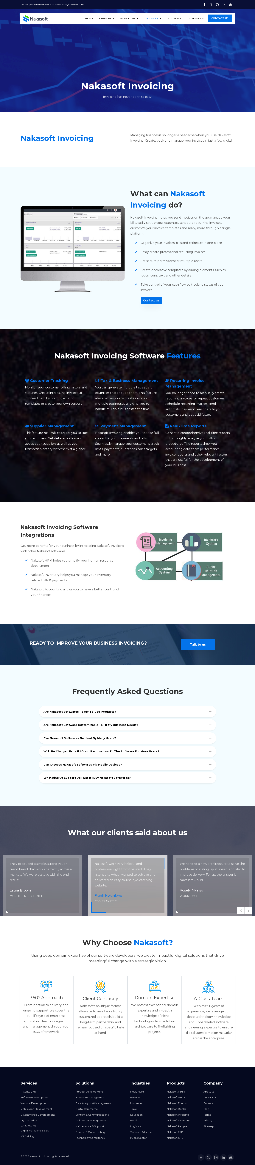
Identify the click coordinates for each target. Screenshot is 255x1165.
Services (105, 18)
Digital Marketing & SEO (35, 1130)
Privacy (207, 1120)
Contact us (151, 300)
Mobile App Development (36, 1109)
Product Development (89, 1091)
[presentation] (241, 910)
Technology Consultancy (90, 1137)
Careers (208, 1103)
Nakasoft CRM (175, 1137)
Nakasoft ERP (175, 1132)
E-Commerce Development (38, 1114)
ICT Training (27, 1136)
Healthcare (137, 1091)
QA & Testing (28, 1125)
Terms (207, 1114)
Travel (133, 1109)
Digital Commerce (86, 1109)
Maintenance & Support (89, 1126)
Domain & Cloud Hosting (90, 1132)
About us (208, 1091)
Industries (127, 18)
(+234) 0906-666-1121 (40, 4)
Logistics (135, 1126)
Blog (206, 1109)
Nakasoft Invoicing (178, 1114)
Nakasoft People (177, 1126)
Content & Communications (92, 1114)
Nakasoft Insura (176, 1091)
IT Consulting (28, 1091)
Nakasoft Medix (176, 1097)
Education (136, 1114)
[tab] (127, 712)
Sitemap (208, 1126)
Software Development (35, 1097)
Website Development (34, 1103)
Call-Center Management (90, 1120)
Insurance (136, 1103)
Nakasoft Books (176, 1109)
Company (195, 18)
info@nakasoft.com (73, 4)
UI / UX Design (29, 1120)
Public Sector (138, 1137)
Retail (133, 1120)
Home (89, 18)
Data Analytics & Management (93, 1103)
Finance (135, 1097)
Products (151, 18)
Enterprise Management (90, 1097)
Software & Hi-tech (141, 1132)
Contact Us (219, 18)
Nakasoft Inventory (178, 1120)
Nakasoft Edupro (177, 1103)
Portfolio (174, 18)
